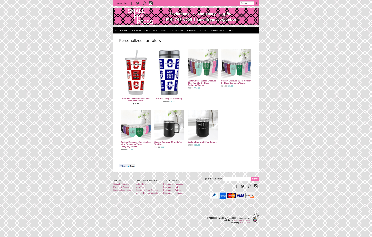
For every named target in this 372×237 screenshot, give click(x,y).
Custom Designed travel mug (169, 98)
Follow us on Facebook (173, 184)
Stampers (191, 30)
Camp (147, 30)
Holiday (203, 30)
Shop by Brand (218, 30)
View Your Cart (142, 187)
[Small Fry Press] (186, 24)
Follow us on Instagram (173, 193)
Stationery (135, 30)
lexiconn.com (245, 222)
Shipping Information (122, 190)
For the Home (176, 30)
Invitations (121, 30)
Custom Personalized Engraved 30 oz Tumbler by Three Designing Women (202, 83)
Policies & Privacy (121, 187)
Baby (155, 30)
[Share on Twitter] (131, 167)
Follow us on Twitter (171, 187)
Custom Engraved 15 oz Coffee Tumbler (168, 143)
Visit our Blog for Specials (147, 193)
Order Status (141, 184)
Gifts (163, 30)
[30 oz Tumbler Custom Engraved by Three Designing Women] (203, 64)
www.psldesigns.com (242, 220)
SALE (231, 30)
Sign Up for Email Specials (147, 190)
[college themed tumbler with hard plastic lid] (136, 73)
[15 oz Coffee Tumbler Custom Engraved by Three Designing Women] (169, 125)
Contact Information (121, 184)
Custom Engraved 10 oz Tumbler (202, 142)
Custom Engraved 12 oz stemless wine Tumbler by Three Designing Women (136, 144)
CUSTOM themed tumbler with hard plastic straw (136, 99)
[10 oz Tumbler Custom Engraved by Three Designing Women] (203, 125)
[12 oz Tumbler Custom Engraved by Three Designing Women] (136, 125)
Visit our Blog (121, 3)
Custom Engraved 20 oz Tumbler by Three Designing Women (236, 82)
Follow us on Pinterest (172, 190)
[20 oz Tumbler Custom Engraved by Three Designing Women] (236, 64)
